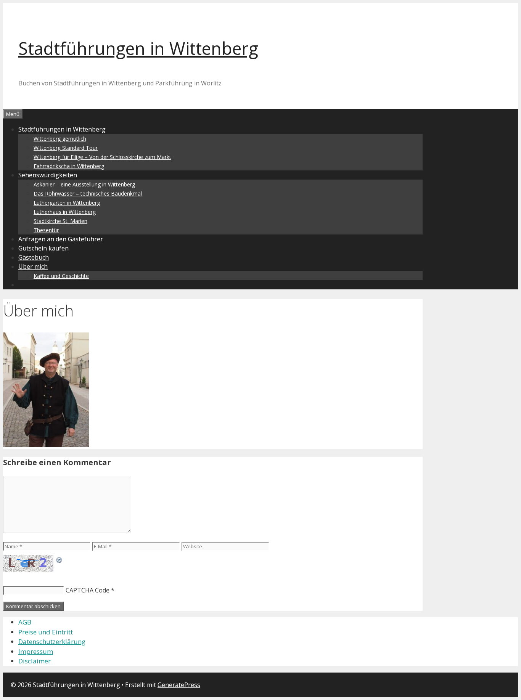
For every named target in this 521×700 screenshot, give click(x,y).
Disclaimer (34, 661)
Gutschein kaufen (43, 248)
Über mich (33, 266)
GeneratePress (179, 685)
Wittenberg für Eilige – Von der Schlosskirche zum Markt (102, 157)
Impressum (35, 651)
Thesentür (46, 230)
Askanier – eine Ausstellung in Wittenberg (84, 184)
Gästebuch (33, 257)
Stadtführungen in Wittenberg (138, 48)
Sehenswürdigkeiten (47, 175)
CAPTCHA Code (87, 590)
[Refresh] (59, 559)
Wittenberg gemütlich (60, 138)
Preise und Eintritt (45, 632)
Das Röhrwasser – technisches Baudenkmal (88, 193)
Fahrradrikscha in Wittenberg (69, 166)
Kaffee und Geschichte (61, 275)
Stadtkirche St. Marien (60, 221)
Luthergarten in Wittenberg (67, 202)
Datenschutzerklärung (51, 641)
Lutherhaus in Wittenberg (65, 211)
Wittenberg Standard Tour (66, 147)
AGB (24, 622)
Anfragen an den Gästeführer (60, 239)
